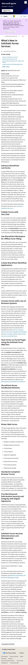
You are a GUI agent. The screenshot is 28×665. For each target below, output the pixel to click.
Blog (21, 656)
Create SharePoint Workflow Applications (12, 64)
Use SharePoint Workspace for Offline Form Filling (13, 61)
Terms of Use (20, 660)
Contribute (4, 658)
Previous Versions (14, 656)
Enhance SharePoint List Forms (10, 57)
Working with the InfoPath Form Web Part (13, 381)
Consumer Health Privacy (7, 660)
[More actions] (25, 36)
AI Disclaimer (4, 656)
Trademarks (4, 663)
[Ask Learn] (23, 36)
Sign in (25, 16)
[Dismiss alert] (25, 2)
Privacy (10, 658)
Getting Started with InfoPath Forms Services (12, 36)
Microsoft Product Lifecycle (11, 24)
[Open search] (21, 16)
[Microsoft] (14, 16)
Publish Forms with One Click (9, 59)
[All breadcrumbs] (2, 36)
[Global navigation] (1, 16)
